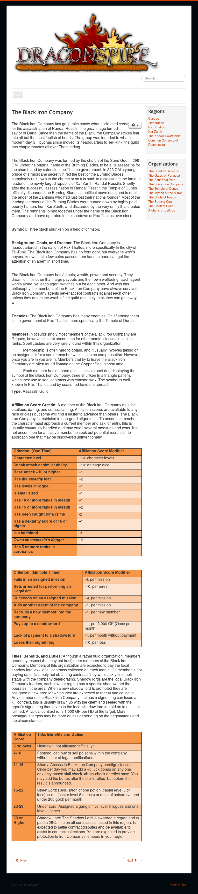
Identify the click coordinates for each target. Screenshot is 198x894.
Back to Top (178, 884)
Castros (153, 118)
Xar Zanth (155, 131)
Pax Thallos (156, 127)
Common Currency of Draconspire (163, 142)
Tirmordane (156, 123)
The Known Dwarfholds (164, 136)
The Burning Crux (160, 201)
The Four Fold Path (161, 180)
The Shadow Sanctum (163, 171)
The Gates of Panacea (164, 175)
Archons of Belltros (161, 210)
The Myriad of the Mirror (165, 193)
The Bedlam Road (160, 206)
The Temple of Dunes (163, 188)
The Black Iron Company (165, 184)
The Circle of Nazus (162, 197)
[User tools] (135, 125)
